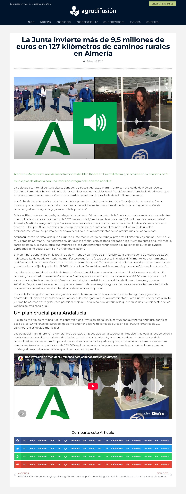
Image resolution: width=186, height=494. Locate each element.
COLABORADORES (113, 22)
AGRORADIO (64, 22)
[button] (93, 440)
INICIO (30, 22)
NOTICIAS (45, 22)
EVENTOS (135, 22)
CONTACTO (152, 22)
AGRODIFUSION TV (87, 22)
